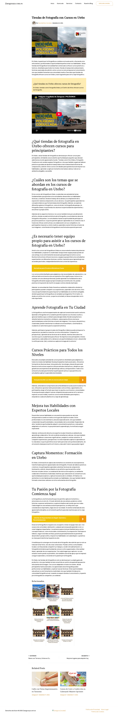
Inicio (52, 3)
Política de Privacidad (93, 709)
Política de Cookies (97, 712)
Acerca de (60, 3)
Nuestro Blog (88, 3)
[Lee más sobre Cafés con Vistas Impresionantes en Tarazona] (45, 679)
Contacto (78, 3)
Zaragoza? (35, 695)
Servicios (69, 3)
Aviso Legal (104, 709)
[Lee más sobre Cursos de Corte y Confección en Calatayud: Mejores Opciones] (73, 679)
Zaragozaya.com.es (14, 3)
